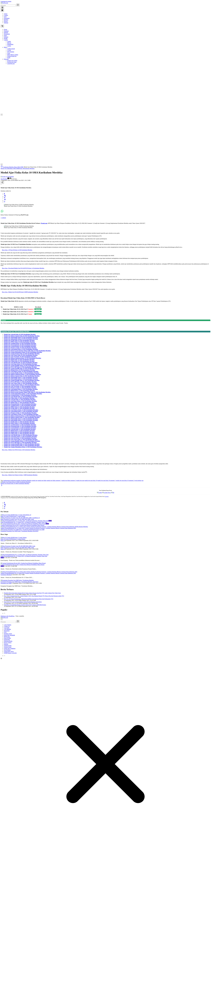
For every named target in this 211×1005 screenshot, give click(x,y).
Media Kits (7, 636)
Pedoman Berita (8, 641)
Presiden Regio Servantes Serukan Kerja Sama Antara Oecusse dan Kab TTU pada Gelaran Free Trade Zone (32, 593)
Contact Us (7, 626)
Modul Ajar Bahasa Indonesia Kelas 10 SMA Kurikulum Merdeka (22, 358)
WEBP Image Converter (10, 653)
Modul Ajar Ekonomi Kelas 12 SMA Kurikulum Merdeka (20, 426)
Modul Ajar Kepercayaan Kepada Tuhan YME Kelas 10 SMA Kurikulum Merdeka (27, 350)
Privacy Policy (8, 642)
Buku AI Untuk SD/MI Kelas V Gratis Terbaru (13, 516)
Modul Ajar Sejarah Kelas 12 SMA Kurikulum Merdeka (20, 429)
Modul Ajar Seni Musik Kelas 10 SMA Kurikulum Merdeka (20, 362)
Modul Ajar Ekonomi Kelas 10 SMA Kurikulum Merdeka (20, 344)
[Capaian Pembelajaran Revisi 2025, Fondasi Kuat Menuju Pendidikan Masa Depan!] (23, 523)
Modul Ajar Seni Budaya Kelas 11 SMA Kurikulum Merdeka (21, 410)
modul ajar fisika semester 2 (68, 480)
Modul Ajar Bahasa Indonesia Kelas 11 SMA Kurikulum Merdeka (22, 374)
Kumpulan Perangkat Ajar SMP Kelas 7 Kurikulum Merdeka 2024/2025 (19, 531)
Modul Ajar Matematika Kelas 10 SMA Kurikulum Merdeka (21, 337)
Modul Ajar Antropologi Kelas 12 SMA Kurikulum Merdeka (21, 411)
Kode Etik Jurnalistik (9, 635)
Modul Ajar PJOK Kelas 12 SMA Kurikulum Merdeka (19, 421)
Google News (107, 492)
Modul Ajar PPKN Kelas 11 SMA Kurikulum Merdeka (19, 407)
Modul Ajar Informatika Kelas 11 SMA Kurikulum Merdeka (21, 379)
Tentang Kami (7, 645)
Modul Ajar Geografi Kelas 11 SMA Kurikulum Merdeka (20, 395)
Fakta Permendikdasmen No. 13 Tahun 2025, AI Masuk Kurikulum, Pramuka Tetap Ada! (24, 522)
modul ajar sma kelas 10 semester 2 (125, 480)
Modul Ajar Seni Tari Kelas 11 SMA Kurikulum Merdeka (20, 386)
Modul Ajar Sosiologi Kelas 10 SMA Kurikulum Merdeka (20, 343)
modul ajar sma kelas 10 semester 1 (106, 480)
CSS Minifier (7, 629)
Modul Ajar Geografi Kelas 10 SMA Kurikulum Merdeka (20, 346)
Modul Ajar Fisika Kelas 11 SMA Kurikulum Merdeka (19, 398)
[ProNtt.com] (4, 3)
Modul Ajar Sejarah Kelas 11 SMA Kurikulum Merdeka (19, 399)
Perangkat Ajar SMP (39, 529)
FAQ (5, 16)
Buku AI (29, 514)
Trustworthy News (9, 651)
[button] (18, 5)
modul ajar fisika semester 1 (54, 480)
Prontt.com (44, 223)
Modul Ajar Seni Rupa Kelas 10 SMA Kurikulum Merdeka (20, 364)
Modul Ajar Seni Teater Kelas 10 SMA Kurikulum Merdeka (21, 355)
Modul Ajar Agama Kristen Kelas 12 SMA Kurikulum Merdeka (22, 445)
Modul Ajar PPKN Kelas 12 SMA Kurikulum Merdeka (19, 423)
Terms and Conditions (9, 648)
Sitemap (6, 22)
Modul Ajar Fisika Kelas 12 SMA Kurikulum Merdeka (19, 433)
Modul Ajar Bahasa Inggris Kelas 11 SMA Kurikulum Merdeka (21, 376)
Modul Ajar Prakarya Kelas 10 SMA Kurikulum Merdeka (20, 347)
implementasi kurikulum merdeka (12, 480)
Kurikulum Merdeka (29, 168)
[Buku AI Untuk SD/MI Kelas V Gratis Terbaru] (14, 514)
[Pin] (5, 200)
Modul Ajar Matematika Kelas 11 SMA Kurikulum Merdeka (21, 377)
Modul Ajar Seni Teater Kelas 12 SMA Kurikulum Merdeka (21, 439)
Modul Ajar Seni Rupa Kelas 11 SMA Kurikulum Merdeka (20, 401)
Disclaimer (7, 18)
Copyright (6, 627)
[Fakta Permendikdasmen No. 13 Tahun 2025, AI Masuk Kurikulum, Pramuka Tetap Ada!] (25, 520)
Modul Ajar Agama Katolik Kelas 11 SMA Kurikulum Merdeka (21, 380)
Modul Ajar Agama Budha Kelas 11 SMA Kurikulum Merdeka (21, 373)
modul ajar (34, 480)
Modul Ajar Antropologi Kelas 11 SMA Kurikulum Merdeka (21, 389)
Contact (6, 15)
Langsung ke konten (6, 1)
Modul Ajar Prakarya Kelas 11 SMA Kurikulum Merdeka (20, 387)
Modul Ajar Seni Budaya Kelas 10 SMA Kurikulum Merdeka (21, 371)
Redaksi (6, 19)
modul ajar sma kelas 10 (90, 480)
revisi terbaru (138, 480)
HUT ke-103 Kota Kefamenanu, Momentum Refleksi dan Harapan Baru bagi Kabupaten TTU (28, 599)
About (5, 13)
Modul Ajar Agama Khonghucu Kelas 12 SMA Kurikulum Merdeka (23, 447)
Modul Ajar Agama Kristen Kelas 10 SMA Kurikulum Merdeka (22, 353)
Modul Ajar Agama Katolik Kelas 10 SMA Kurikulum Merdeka (22, 368)
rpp (142, 480)
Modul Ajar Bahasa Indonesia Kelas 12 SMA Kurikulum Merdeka (22, 416)
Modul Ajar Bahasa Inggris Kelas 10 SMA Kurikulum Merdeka (22, 336)
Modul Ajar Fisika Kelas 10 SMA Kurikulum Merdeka (19, 361)
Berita (50, 520)
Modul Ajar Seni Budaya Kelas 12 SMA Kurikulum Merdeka (21, 414)
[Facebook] (4, 194)
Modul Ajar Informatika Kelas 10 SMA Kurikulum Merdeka (21, 339)
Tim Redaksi (4, 179)
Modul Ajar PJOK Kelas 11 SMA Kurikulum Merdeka (19, 408)
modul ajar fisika (42, 480)
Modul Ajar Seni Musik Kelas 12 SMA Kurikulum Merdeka (20, 435)
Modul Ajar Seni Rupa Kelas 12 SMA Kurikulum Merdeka (20, 436)
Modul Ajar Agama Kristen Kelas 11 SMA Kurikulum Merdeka (21, 384)
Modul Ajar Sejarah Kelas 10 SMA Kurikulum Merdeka (20, 334)
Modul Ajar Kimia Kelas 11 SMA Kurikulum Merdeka (19, 402)
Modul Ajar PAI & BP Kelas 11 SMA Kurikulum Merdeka (20, 381)
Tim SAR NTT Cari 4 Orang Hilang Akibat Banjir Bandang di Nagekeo (23, 602)
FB (113, 492)
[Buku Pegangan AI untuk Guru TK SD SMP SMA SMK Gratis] (18, 517)
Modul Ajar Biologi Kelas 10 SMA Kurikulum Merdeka (19, 370)
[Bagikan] (2, 182)
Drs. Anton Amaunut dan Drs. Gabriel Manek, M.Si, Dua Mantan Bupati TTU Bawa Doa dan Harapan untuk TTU (34, 596)
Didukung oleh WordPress (7, 616)
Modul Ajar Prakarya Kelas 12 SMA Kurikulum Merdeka (20, 413)
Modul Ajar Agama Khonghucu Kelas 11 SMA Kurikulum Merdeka (23, 393)
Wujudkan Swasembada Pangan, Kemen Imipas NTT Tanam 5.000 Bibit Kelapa (25, 604)
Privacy (6, 21)
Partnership (7, 639)
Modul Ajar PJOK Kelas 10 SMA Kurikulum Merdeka (19, 340)
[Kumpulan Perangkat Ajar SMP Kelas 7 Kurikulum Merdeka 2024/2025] (17, 529)
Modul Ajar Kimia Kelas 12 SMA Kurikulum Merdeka (19, 432)
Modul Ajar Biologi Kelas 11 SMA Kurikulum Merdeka (19, 390)
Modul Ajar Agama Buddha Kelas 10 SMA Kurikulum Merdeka (22, 365)
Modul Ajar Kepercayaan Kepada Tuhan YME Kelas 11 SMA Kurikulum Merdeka (27, 392)
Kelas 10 (21, 168)
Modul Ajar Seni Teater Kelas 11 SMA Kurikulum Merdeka (20, 383)
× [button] (1, 619)
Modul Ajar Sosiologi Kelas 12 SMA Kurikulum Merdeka (20, 424)
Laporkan (106, 496)
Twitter (100, 492)
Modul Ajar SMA (5, 168)
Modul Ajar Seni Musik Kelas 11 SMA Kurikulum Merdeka (20, 396)
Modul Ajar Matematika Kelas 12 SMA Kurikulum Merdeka (21, 419)
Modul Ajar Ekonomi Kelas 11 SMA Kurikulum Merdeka (20, 404)
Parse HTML (7, 638)
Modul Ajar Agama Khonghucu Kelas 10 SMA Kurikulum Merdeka (23, 352)
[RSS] (4, 613)
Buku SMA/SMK (14, 168)
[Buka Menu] (2, 10)
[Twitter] (5, 196)
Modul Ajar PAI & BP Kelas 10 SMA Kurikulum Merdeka (20, 367)
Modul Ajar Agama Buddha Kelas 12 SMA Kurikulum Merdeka (22, 441)
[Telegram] (4, 198)
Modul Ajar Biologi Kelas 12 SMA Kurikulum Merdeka (19, 430)
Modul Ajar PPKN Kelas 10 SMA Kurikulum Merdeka (19, 342)
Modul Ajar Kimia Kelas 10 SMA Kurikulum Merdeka (19, 359)
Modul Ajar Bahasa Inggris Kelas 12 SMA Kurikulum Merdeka (22, 417)
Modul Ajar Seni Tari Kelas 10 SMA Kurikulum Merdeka (20, 356)
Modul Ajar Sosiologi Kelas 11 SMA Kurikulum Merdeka (20, 405)
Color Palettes (7, 624)
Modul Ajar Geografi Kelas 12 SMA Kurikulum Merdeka (20, 427)
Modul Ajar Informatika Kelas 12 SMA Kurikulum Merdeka (21, 420)
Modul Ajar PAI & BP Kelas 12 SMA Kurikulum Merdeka (20, 442)
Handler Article (8, 633)
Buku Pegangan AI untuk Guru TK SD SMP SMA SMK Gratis (17, 519)
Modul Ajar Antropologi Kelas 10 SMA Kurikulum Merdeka (21, 349)
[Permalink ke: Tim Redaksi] (7, 176)
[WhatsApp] (4, 202)
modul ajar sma (80, 480)
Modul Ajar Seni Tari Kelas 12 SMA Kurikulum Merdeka (20, 438)
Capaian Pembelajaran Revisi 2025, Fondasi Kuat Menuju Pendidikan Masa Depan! (22, 525)
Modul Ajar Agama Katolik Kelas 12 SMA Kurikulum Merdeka (22, 444)
